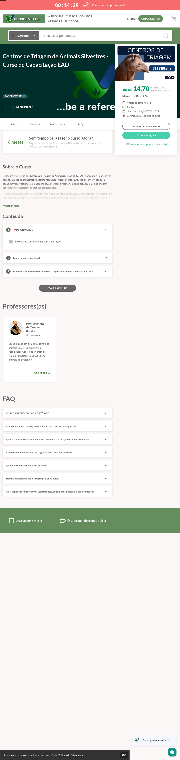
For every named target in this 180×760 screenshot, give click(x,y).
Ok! (124, 755)
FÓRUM (63, 21)
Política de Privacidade (70, 754)
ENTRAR (131, 18)
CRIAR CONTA (150, 18)
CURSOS (71, 16)
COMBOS (85, 16)
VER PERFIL (41, 373)
